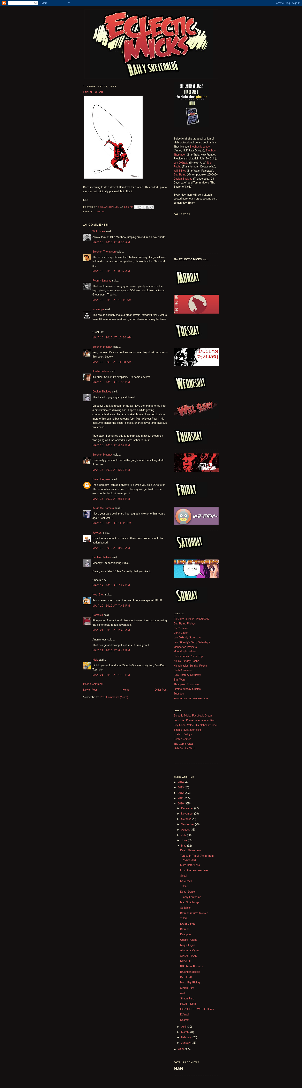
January (186, 1042)
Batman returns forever (193, 913)
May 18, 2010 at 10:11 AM (111, 300)
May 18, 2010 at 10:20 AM (112, 337)
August (185, 829)
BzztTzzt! (186, 977)
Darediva (97, 614)
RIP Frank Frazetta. (192, 966)
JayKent (97, 532)
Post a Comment (93, 683)
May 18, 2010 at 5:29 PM (111, 469)
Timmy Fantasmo (190, 897)
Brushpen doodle (190, 971)
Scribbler (185, 907)
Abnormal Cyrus (189, 950)
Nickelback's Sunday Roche (190, 665)
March (185, 1032)
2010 (181, 803)
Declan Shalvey (101, 391)
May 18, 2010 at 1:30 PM (111, 382)
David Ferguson (101, 479)
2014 (181, 782)
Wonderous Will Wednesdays (191, 698)
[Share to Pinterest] (152, 207)
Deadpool (185, 934)
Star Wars (180, 679)
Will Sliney (98, 231)
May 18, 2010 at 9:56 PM (111, 498)
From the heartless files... (195, 870)
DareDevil (186, 881)
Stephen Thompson (104, 251)
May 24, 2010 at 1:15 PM (111, 675)
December (187, 808)
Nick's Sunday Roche (186, 660)
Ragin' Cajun (187, 945)
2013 (181, 787)
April (184, 1026)
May (184, 845)
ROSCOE (186, 961)
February (186, 1037)
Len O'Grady (181, 162)
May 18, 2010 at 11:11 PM (111, 523)
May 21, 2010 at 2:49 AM (111, 630)
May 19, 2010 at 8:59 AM (111, 547)
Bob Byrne (180, 174)
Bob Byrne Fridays (185, 623)
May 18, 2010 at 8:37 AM (111, 271)
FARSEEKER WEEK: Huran (197, 1009)
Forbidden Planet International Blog (194, 720)
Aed (182, 993)
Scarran (184, 1019)
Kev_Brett (98, 594)
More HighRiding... (191, 982)
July (184, 834)
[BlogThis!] (140, 207)
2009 (181, 1049)
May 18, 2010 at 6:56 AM (111, 242)
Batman (184, 929)
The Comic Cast (183, 743)
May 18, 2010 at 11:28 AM (111, 361)
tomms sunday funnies (187, 688)
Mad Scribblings (189, 902)
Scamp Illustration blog (187, 729)
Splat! (183, 875)
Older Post (161, 689)
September (188, 824)
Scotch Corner (182, 739)
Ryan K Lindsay (101, 280)
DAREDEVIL (187, 923)
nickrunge (98, 309)
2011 (181, 798)
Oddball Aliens (188, 939)
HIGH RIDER (188, 1003)
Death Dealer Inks (191, 850)
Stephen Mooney (102, 346)
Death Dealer (188, 891)
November (187, 813)
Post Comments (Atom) (114, 697)
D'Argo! (184, 1014)
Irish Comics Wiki (184, 748)
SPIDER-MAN (188, 955)
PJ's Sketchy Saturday (187, 674)
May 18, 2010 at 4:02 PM (111, 445)
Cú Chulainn (181, 628)
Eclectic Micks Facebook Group (193, 715)
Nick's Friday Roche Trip (188, 656)
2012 (181, 792)
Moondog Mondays (185, 651)
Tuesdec (100, 211)
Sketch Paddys (183, 734)
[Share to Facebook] (148, 207)
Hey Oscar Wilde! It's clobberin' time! (196, 725)
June (184, 840)
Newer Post (90, 689)
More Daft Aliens (190, 864)
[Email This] (136, 207)
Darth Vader (181, 632)
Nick (95, 659)
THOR (184, 886)
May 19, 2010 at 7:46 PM (111, 605)
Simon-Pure (187, 998)
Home (125, 689)
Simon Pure (187, 987)
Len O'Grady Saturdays (187, 637)
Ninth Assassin (182, 670)
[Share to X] (144, 207)
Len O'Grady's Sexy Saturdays (192, 642)
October (186, 818)
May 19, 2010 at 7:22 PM (111, 585)
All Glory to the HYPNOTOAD (191, 618)
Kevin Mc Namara (103, 508)
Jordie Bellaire (100, 371)
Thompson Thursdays (186, 684)
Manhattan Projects (185, 646)
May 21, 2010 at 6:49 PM (111, 650)
